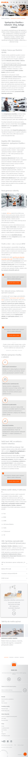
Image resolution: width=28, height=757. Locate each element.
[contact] (14, 2)
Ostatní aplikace (5, 18)
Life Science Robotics (8, 524)
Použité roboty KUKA (5, 710)
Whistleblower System (5, 735)
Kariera (2, 726)
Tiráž (15, 745)
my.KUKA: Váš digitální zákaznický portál (9, 716)
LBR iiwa (9, 213)
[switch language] (17, 2)
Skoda (4, 528)
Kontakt (3, 701)
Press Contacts (4, 703)
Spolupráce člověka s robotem (18, 18)
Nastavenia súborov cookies (6, 747)
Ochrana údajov (21, 745)
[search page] (11, 2)
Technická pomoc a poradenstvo (7, 699)
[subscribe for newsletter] (25, 690)
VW (4, 535)
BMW (4, 517)
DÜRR (4, 520)
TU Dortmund (6, 531)
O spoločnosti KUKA (5, 728)
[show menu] (25, 2)
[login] (19, 2)
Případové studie (4, 708)
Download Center (4, 720)
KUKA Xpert (3, 718)
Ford (4, 513)
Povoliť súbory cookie (14, 282)
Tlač (2, 731)
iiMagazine (3, 733)
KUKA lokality (4, 730)
